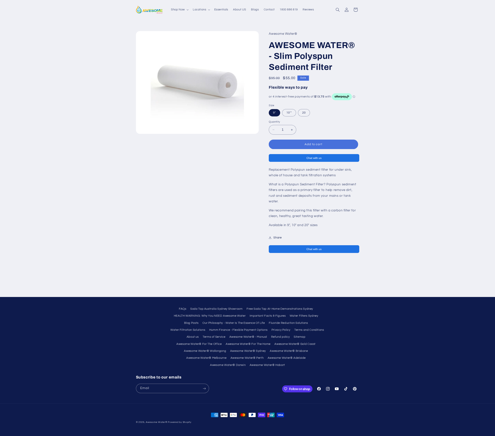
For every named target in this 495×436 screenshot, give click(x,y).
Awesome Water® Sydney (248, 350)
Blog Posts (191, 322)
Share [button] (277, 237)
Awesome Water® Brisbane (289, 350)
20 (304, 112)
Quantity (274, 121)
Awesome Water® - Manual (248, 337)
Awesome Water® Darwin (228, 365)
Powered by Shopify (179, 422)
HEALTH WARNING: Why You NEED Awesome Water (210, 315)
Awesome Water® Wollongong (205, 350)
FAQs (182, 308)
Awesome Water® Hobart (267, 365)
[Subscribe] (204, 388)
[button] (179, 9)
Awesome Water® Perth (247, 358)
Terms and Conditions (309, 329)
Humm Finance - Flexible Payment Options (238, 329)
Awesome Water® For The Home (248, 344)
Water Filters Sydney (304, 315)
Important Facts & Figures (268, 315)
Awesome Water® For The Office (199, 344)
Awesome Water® (156, 422)
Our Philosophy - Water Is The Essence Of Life (233, 322)
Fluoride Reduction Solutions (288, 322)
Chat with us (314, 158)
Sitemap (299, 337)
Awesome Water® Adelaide (287, 358)
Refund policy (280, 337)
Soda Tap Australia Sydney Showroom (216, 308)
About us (193, 337)
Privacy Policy (280, 329)
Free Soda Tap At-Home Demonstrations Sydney (280, 308)
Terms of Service (214, 337)
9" (274, 112)
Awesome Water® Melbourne (206, 358)
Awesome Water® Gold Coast (295, 344)
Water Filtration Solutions (187, 329)
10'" (289, 112)
